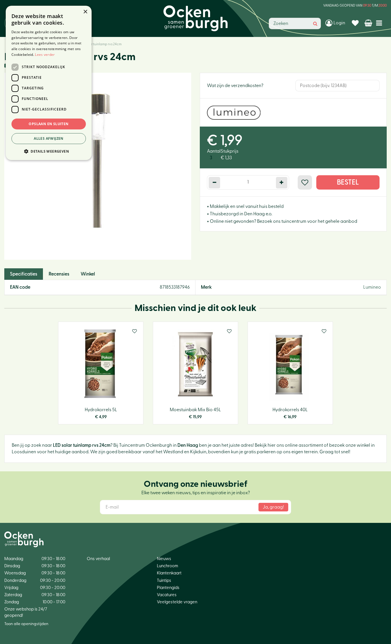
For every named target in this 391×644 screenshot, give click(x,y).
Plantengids (168, 588)
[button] (48, 151)
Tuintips (164, 580)
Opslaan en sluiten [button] (48, 123)
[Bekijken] (369, 23)
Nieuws (164, 559)
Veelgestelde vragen (177, 602)
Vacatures (167, 595)
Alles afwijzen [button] (49, 138)
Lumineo (372, 287)
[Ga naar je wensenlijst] (356, 23)
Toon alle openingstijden (26, 624)
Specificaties (23, 274)
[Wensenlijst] (356, 23)
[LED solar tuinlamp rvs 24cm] (97, 166)
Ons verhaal (98, 559)
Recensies (59, 274)
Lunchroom (167, 566)
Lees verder (45, 54)
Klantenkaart (169, 573)
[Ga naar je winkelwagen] (369, 23)
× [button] (85, 12)
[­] (380, 22)
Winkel (88, 274)
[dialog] (49, 83)
